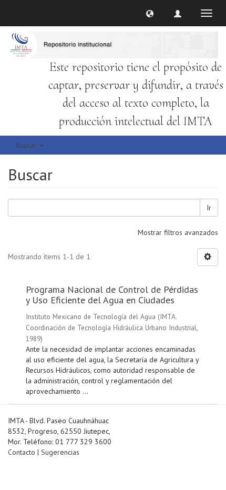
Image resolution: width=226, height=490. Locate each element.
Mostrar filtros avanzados (178, 232)
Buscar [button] (27, 145)
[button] (149, 13)
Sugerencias (60, 452)
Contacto (21, 452)
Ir (209, 207)
